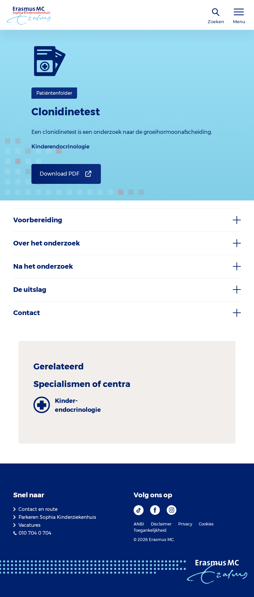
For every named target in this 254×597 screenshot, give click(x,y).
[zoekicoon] (216, 12)
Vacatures (29, 525)
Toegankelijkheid (150, 530)
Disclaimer (161, 523)
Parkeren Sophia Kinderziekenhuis (57, 517)
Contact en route (38, 509)
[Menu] (238, 12)
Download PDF (59, 174)
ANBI (139, 523)
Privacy (185, 523)
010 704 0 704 (35, 533)
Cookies (206, 523)
